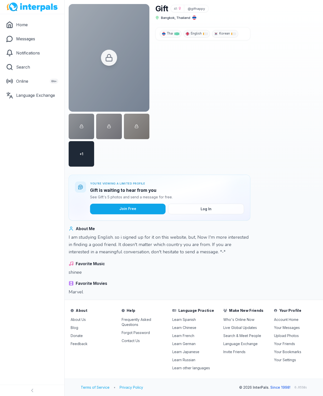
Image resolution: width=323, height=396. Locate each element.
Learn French (183, 335)
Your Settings (285, 360)
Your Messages (287, 327)
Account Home (286, 319)
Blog (74, 327)
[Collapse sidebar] (32, 390)
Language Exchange (240, 344)
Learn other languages (191, 368)
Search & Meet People (242, 335)
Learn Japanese (185, 352)
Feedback (79, 344)
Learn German (184, 344)
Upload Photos (286, 335)
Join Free (127, 208)
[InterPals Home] (32, 7)
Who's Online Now (238, 319)
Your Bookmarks (287, 352)
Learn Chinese (184, 327)
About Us (78, 319)
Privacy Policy (131, 387)
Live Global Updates (240, 327)
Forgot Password (136, 332)
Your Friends (284, 344)
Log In (206, 209)
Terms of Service (95, 387)
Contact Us (131, 341)
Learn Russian (183, 360)
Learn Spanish (184, 319)
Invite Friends (234, 352)
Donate (77, 335)
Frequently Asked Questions (136, 322)
